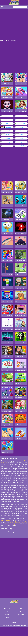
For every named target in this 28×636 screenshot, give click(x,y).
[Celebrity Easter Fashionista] (21, 108)
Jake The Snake (19, 384)
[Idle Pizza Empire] (20, 422)
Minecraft (8, 138)
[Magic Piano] (20, 217)
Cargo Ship (18, 438)
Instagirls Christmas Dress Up (18, 522)
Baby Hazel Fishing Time (11, 524)
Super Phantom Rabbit (8, 329)
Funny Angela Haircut (7, 425)
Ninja (3, 206)
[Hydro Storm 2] (7, 354)
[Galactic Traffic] (7, 340)
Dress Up (22, 138)
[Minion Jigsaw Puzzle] (20, 190)
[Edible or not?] (7, 450)
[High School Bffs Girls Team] (21, 81)
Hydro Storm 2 (6, 356)
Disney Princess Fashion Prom (10, 192)
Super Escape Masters (8, 301)
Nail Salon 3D (18, 97)
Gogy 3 (7, 123)
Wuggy (21, 142)
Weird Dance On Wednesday (7, 111)
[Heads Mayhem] (20, 286)
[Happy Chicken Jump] (7, 231)
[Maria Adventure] (20, 327)
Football (8, 130)
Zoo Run (4, 247)
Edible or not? (5, 452)
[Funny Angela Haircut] (7, 422)
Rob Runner (18, 247)
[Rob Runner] (20, 244)
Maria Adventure (19, 329)
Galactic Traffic (6, 343)
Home (1, 40)
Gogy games (9, 119)
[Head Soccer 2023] (20, 395)
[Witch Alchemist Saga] (7, 313)
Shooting (22, 130)
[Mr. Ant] (20, 272)
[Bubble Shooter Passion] (7, 258)
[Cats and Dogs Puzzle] (20, 368)
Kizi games (21, 614)
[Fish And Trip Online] (7, 395)
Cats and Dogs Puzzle (21, 370)
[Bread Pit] (20, 299)
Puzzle (7, 134)
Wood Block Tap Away (8, 438)
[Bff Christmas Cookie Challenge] (20, 409)
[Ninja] (7, 203)
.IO (6, 145)
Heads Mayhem (19, 288)
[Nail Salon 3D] (21, 95)
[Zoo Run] (7, 244)
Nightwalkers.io (6, 219)
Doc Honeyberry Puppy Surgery (7, 97)
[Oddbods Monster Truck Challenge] (20, 258)
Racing (21, 134)
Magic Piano (18, 219)
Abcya (14, 622)
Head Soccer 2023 (20, 397)
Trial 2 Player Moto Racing (9, 411)
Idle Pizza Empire (19, 425)
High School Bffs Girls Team (21, 84)
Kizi (6, 116)
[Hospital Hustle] (7, 81)
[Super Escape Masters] (7, 299)
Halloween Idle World (20, 343)
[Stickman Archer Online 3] (20, 203)
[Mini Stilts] (7, 381)
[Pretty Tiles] (7, 368)
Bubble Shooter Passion (8, 260)
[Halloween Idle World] (20, 340)
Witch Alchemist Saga (8, 315)
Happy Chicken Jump (7, 233)
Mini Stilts (4, 384)
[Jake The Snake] (20, 381)
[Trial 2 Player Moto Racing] (7, 409)
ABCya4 (21, 611)
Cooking (22, 145)
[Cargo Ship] (20, 436)
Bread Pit (17, 301)
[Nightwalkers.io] (7, 217)
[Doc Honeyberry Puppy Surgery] (7, 95)
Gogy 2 (21, 119)
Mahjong (8, 142)
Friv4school (22, 116)
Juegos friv (22, 127)
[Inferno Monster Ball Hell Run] (20, 231)
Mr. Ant (17, 274)
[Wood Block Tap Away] (7, 436)
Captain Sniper (19, 356)
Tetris (3, 288)
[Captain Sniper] (20, 354)
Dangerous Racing (7, 274)
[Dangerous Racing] (7, 272)
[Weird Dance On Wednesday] (7, 108)
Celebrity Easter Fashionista (21, 111)
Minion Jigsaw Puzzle (21, 192)
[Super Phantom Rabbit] (7, 327)
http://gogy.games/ (6, 520)
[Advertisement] (14, 24)
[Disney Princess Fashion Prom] (7, 190)
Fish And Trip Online (7, 397)
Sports (7, 614)
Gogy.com (22, 123)
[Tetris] (7, 286)
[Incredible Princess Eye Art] (20, 313)
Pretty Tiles (5, 370)
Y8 (21, 609)
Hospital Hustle (5, 84)
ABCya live (8, 127)
